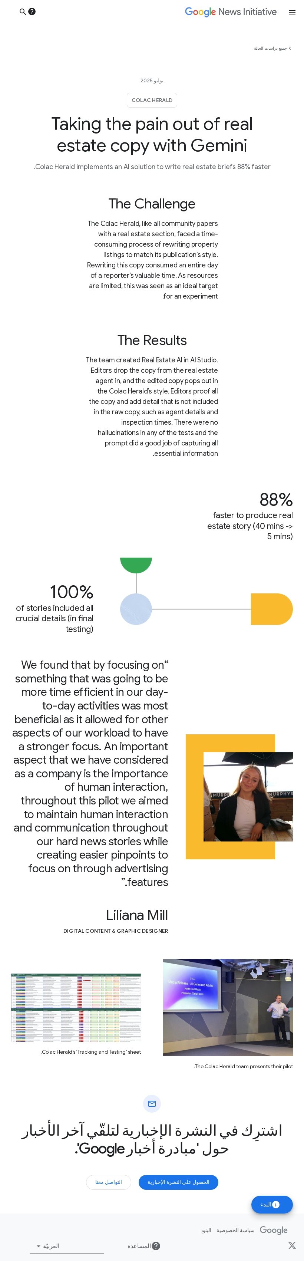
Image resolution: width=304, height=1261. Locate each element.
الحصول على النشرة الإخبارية (178, 1182)
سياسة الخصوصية (236, 1230)
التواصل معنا (108, 1182)
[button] (67, 1246)
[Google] (274, 1230)
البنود (206, 1230)
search (23, 11)
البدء (270, 1204)
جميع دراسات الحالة (270, 48)
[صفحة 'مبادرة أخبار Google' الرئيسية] (231, 12)
